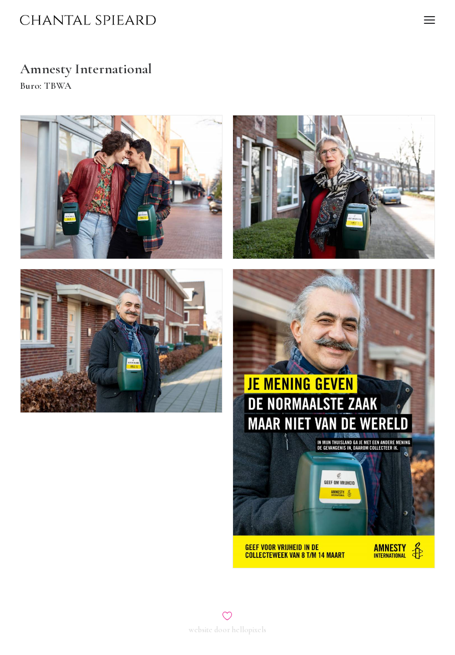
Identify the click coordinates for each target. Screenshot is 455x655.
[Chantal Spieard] (88, 20)
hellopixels (249, 629)
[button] (429, 20)
